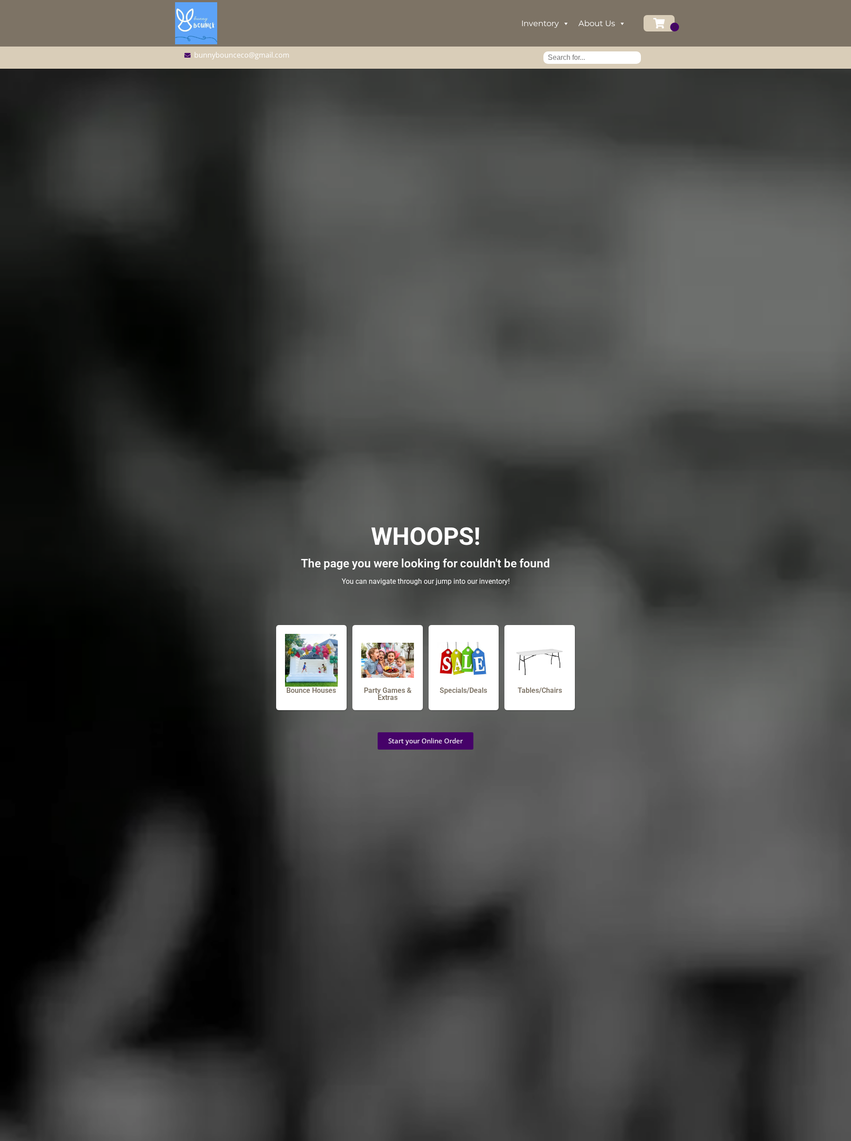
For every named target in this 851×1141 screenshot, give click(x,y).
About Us (596, 23)
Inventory (540, 23)
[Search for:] (592, 57)
